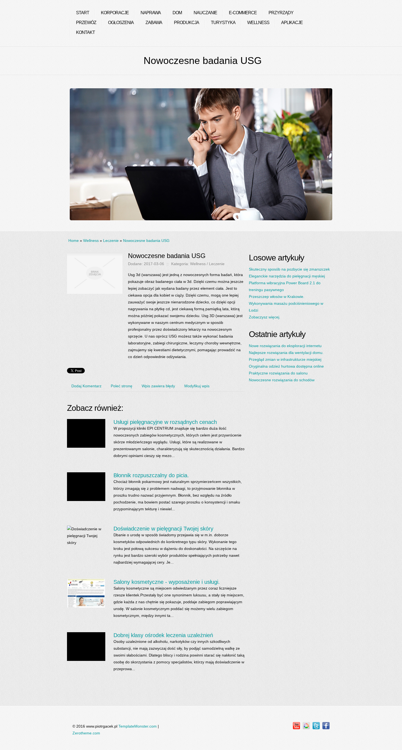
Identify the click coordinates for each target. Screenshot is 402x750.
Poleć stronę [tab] (121, 386)
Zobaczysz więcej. (264, 317)
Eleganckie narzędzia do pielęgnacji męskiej (287, 276)
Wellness (91, 240)
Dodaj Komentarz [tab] (86, 386)
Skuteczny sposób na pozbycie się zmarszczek (289, 269)
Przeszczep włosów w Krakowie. (276, 296)
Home (73, 240)
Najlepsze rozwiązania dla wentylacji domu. (286, 352)
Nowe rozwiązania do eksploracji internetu (285, 346)
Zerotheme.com (86, 733)
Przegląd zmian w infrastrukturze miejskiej (285, 359)
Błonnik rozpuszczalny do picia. (151, 475)
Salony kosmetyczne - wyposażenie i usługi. (166, 582)
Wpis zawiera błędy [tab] (158, 386)
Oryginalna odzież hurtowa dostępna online (286, 366)
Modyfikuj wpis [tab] (196, 386)
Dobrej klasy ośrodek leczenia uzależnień (163, 635)
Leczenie (111, 240)
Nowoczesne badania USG (146, 240)
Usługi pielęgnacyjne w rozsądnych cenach (165, 422)
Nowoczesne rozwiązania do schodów (281, 380)
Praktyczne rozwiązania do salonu (278, 373)
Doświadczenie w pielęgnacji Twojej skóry (163, 529)
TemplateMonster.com (137, 726)
